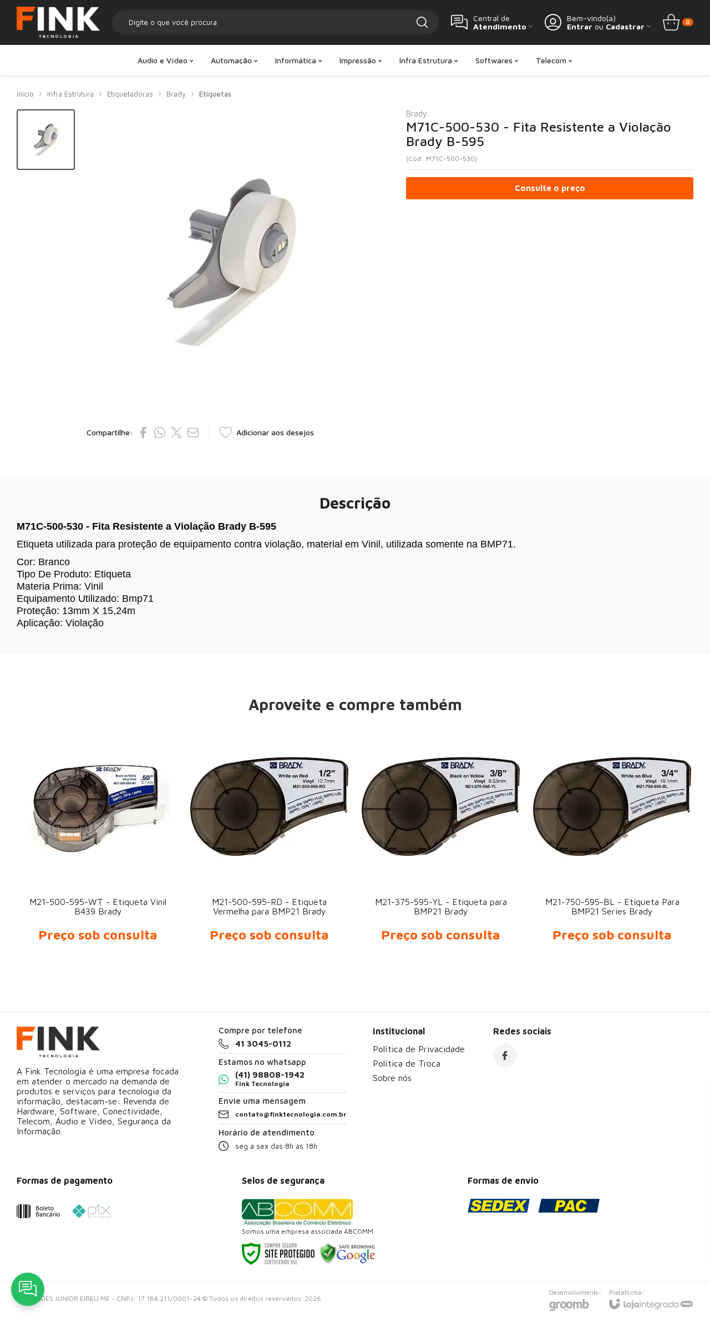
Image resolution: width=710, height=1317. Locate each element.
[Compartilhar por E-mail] (193, 432)
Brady (176, 93)
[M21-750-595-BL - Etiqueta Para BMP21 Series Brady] (612, 844)
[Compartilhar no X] (176, 432)
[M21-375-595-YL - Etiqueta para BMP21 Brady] (440, 844)
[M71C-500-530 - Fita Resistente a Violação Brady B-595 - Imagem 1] (46, 139)
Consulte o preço (550, 188)
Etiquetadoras (130, 93)
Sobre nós (392, 1078)
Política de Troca (406, 1063)
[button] (46, 139)
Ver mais (98, 880)
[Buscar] (422, 22)
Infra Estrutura (70, 93)
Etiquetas (215, 93)
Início (25, 93)
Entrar (579, 26)
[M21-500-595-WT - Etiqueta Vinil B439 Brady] (98, 844)
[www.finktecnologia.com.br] (58, 22)
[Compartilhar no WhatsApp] (159, 432)
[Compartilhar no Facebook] (143, 432)
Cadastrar (625, 26)
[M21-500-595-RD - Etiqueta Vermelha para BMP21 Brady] (269, 844)
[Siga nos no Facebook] (504, 1055)
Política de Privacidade (419, 1049)
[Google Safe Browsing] (348, 1253)
